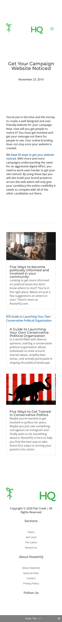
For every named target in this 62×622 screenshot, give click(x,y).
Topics (31, 532)
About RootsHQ (31, 568)
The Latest (31, 542)
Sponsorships (31, 573)
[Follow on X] (31, 604)
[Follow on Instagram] (38, 604)
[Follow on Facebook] (24, 604)
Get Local (31, 537)
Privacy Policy (31, 583)
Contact (31, 578)
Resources (31, 547)
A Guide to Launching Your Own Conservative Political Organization (29, 332)
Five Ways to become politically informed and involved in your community (29, 272)
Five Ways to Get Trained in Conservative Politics (30, 413)
